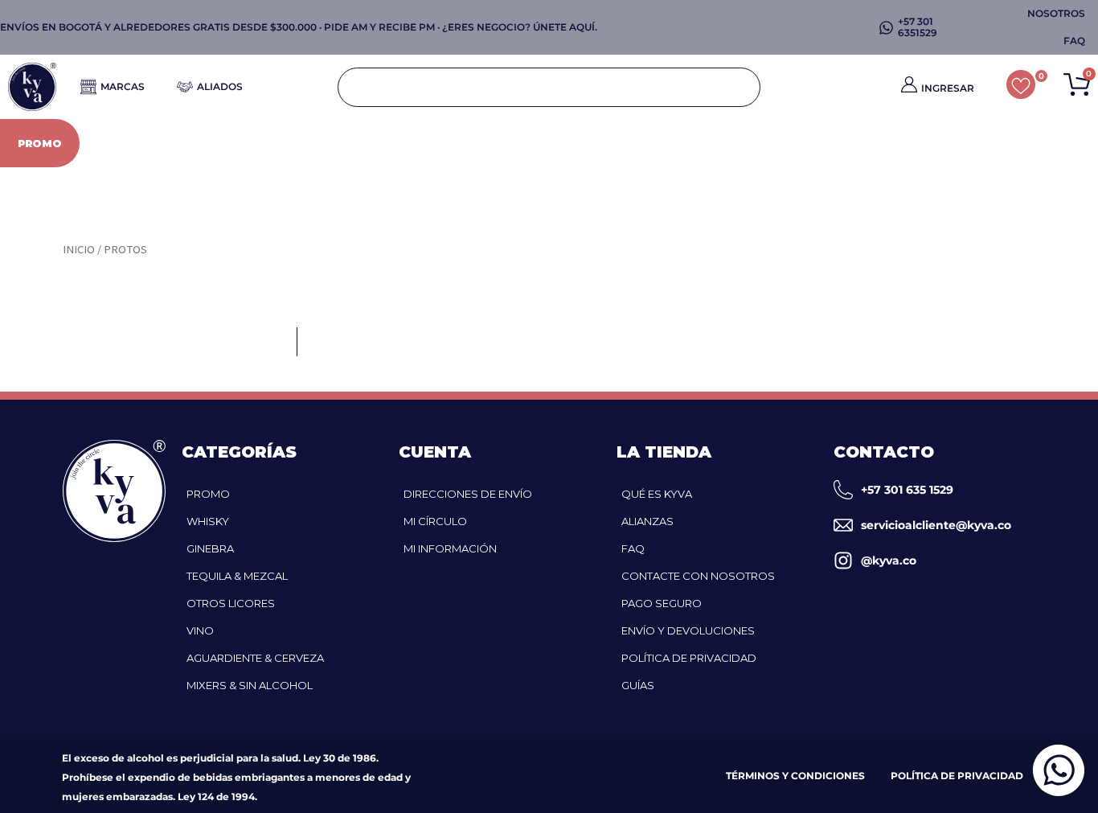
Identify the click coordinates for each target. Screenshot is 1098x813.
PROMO (40, 143)
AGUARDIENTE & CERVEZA (663, 143)
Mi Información (450, 548)
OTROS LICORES (446, 143)
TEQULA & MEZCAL (314, 143)
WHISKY (118, 143)
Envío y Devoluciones (688, 630)
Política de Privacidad (688, 657)
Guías (637, 685)
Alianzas (647, 521)
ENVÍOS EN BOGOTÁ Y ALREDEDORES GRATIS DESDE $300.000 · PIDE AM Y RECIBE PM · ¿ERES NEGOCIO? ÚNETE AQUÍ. (298, 27)
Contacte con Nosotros (698, 575)
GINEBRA (201, 143)
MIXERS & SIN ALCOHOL (838, 143)
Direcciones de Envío (468, 493)
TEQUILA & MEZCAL (237, 575)
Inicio (79, 249)
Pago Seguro (661, 603)
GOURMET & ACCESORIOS (1009, 143)
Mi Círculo (435, 521)
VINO (540, 143)
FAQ (633, 548)
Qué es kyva (656, 493)
